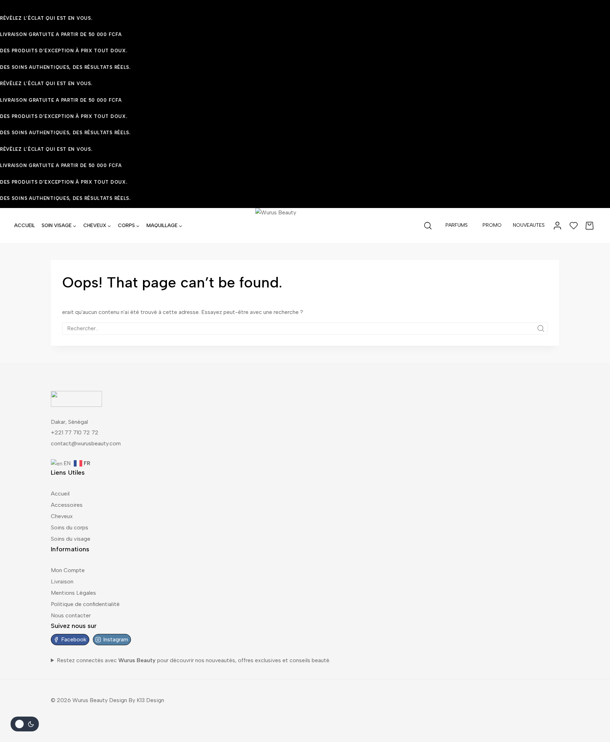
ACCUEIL (24, 225)
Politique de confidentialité (85, 604)
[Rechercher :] (305, 328)
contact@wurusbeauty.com (86, 443)
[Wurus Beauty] (305, 225)
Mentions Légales (73, 592)
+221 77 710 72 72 (74, 432)
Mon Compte (68, 570)
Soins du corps (69, 527)
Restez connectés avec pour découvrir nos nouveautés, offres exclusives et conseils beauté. (193, 660)
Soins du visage (70, 538)
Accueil (60, 493)
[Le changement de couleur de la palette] (25, 724)
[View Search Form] (428, 226)
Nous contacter (71, 615)
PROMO (492, 225)
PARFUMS (456, 225)
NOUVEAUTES (529, 225)
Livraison (62, 581)
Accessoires (67, 504)
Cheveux (62, 516)
